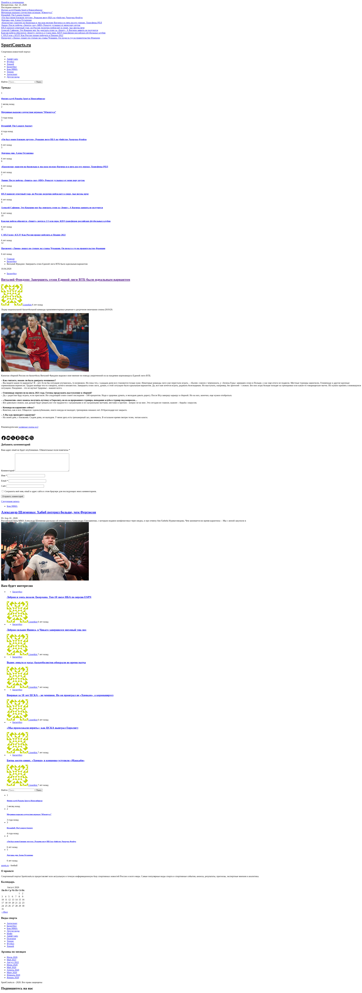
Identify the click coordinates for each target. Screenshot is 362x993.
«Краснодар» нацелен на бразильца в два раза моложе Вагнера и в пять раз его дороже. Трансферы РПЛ (51, 22)
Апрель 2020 (13, 970)
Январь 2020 (13, 977)
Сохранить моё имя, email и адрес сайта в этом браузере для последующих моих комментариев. (51, 491)
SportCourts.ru (16, 44)
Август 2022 (13, 962)
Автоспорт (12, 74)
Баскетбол (12, 67)
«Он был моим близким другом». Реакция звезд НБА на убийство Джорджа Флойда (42, 17)
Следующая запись (10, 501)
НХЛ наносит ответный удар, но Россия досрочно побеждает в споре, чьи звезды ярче (43, 28)
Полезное (11, 938)
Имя (4, 475)
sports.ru (5, 865)
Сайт (3, 486)
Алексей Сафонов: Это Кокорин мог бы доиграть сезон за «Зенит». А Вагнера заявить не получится (49, 30)
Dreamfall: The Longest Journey (15, 15)
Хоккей (10, 64)
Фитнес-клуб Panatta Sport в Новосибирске (21, 10)
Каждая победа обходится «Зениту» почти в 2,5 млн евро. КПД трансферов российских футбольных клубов (53, 33)
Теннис (10, 72)
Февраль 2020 (13, 975)
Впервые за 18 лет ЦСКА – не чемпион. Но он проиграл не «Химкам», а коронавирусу (60, 695)
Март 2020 (12, 972)
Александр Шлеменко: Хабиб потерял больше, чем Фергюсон (48, 512)
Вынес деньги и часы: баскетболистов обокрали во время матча (46, 662)
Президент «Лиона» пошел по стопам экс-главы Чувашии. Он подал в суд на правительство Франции (50, 38)
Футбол (10, 61)
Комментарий (7, 470)
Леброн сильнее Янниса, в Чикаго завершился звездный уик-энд (46, 629)
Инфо (9, 933)
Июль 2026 (12, 957)
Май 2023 (11, 960)
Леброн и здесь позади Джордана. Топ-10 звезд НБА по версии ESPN (49, 597)
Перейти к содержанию (12, 2)
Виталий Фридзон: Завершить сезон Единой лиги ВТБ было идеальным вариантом (65, 279)
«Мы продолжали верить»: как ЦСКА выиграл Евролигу (42, 727)
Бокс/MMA (12, 69)
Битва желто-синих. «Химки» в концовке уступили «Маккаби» (46, 760)
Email (4, 481)
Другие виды (13, 77)
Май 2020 (11, 967)
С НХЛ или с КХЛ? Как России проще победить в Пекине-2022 (32, 35)
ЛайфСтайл (12, 59)
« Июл (5, 912)
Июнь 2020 (12, 965)
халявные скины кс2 (28, 427)
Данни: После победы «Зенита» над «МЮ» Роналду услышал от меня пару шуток (40, 25)
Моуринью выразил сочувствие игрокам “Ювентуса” (27, 12)
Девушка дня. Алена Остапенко (16, 20)
